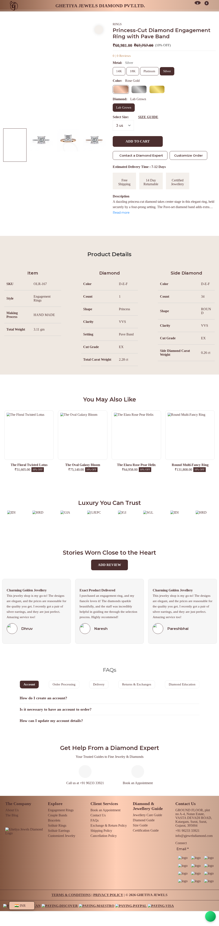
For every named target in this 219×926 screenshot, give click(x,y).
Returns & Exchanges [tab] (136, 684)
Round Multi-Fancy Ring (136, 465)
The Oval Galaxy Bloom (29, 465)
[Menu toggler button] (212, 5)
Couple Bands (57, 815)
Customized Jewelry (61, 836)
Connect (181, 843)
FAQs (94, 820)
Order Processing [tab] (64, 684)
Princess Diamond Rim (190, 465)
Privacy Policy (108, 895)
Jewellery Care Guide (147, 815)
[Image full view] (99, 29)
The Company (18, 803)
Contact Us (98, 815)
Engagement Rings (61, 810)
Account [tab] (29, 684)
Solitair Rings (57, 825)
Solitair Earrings (59, 830)
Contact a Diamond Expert (141, 155)
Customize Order (188, 155)
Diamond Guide (144, 820)
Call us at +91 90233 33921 (85, 783)
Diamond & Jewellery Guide (148, 806)
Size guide (148, 117)
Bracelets (54, 820)
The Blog (11, 815)
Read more (121, 213)
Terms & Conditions (71, 895)
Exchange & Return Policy (108, 825)
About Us (12, 810)
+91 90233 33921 (187, 830)
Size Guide (140, 825)
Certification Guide (146, 830)
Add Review (109, 565)
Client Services (104, 803)
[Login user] (188, 5)
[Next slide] (99, 73)
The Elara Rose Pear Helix (82, 465)
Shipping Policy (101, 830)
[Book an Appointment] (174, 5)
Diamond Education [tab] (182, 684)
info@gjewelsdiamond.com (194, 836)
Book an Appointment (138, 783)
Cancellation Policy (103, 836)
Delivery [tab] (99, 684)
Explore (55, 803)
